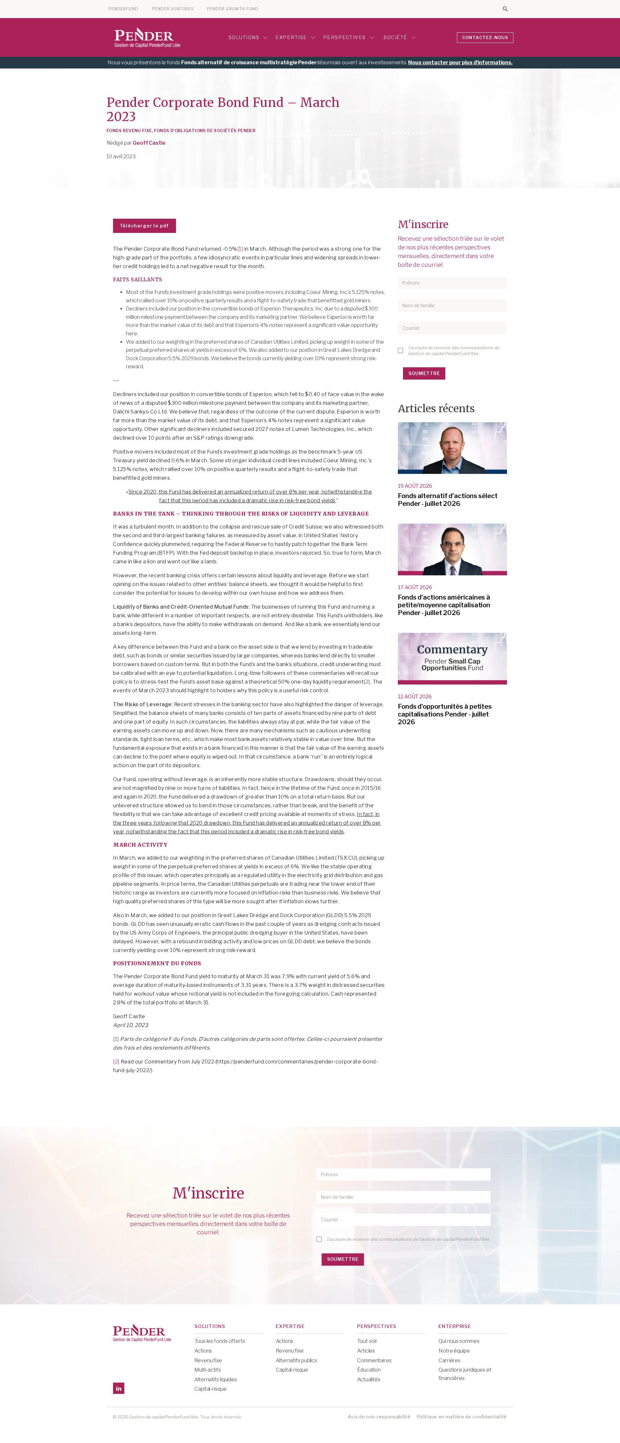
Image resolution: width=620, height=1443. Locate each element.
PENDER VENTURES (173, 9)
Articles (366, 1351)
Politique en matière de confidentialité (462, 1416)
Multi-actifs (207, 1370)
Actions (203, 1351)
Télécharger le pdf (144, 225)
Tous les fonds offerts (219, 1341)
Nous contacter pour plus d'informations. (460, 62)
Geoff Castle (149, 143)
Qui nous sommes (459, 1341)
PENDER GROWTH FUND (232, 9)
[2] (367, 682)
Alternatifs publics (296, 1360)
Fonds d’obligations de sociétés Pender (204, 130)
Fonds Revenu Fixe (129, 130)
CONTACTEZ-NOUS (485, 37)
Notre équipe (454, 1351)
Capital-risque (210, 1389)
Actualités (368, 1379)
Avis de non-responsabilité (379, 1416)
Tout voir (367, 1341)
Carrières (449, 1360)
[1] (240, 249)
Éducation (369, 1370)
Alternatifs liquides (215, 1379)
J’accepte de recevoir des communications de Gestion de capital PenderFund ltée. (454, 350)
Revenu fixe (208, 1360)
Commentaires (374, 1360)
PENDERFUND (123, 9)
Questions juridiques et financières (465, 1374)
